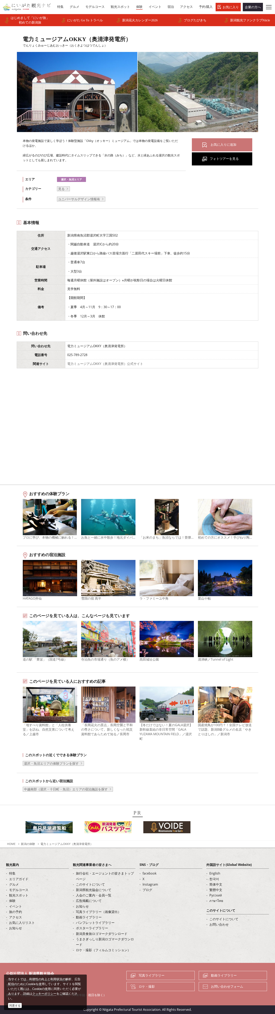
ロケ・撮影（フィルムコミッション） (103, 950)
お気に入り (231, 7)
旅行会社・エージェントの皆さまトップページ (105, 876)
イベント (15, 906)
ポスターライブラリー (92, 928)
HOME (11, 844)
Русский (215, 895)
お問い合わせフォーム (227, 986)
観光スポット (18, 895)
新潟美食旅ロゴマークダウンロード (101, 933)
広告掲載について (89, 900)
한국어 (214, 879)
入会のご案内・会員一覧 (93, 895)
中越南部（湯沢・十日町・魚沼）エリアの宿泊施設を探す (66, 789)
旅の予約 (15, 912)
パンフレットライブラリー (95, 922)
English (214, 873)
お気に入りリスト (22, 922)
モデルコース (18, 890)
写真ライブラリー (151, 975)
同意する (15, 1005)
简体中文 (215, 884)
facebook (149, 873)
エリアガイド (18, 879)
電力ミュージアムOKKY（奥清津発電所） (66, 844)
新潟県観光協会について (93, 890)
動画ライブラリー (89, 917)
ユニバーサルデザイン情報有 (79, 199)
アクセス (15, 917)
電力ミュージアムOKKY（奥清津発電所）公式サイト (105, 363)
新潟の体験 (28, 844)
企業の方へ (253, 7)
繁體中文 (215, 890)
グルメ (14, 884)
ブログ (147, 890)
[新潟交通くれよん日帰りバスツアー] (108, 828)
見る (61, 189)
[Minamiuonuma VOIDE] (166, 828)
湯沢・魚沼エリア (71, 179)
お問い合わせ (219, 924)
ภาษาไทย (216, 900)
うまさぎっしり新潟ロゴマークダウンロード (105, 942)
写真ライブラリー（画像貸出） (98, 912)
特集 (12, 873)
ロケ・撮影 (147, 986)
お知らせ (15, 928)
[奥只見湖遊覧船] (49, 828)
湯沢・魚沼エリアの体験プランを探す (51, 763)
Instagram (150, 884)
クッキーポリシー (44, 993)
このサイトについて (90, 884)
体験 (12, 900)
